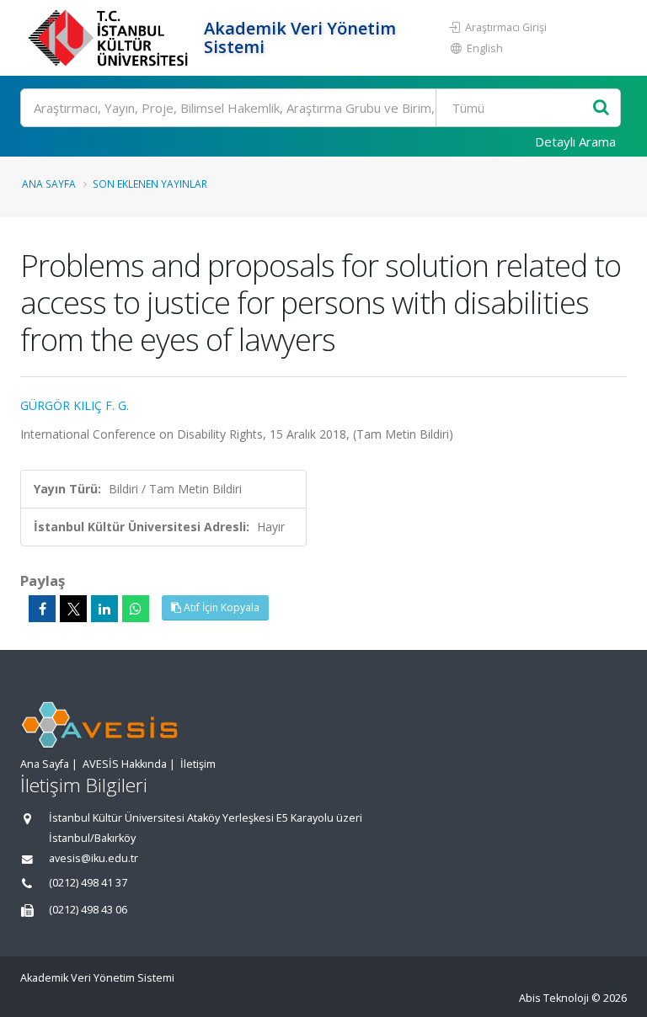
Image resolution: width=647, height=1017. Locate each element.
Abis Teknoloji (554, 998)
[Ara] (601, 108)
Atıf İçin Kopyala (220, 607)
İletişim (198, 764)
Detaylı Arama (575, 141)
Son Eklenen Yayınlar (150, 183)
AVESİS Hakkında (125, 764)
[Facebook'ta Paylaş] (42, 608)
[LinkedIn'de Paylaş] (104, 608)
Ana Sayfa (49, 183)
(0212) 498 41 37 (88, 883)
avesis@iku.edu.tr (93, 858)
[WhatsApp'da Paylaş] (135, 608)
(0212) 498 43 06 (88, 910)
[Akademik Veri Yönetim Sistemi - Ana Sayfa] (110, 38)
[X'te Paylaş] (73, 608)
